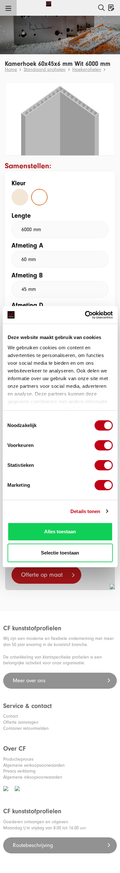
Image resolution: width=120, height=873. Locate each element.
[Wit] (39, 197)
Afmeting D (27, 305)
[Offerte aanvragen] (115, 2)
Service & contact (27, 706)
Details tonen (85, 511)
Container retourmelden (26, 728)
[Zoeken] (101, 8)
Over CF (14, 748)
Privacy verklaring (19, 771)
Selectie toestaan (60, 552)
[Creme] (20, 197)
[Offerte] (111, 6)
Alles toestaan (60, 531)
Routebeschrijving (34, 845)
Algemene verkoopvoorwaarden (34, 765)
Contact (10, 716)
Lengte (21, 215)
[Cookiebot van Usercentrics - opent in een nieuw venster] (85, 315)
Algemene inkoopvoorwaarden (32, 777)
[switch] (103, 445)
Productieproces (18, 759)
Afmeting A (27, 245)
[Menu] (8, 8)
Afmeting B (27, 275)
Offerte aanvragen (20, 722)
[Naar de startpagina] (28, 3)
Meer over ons (30, 680)
